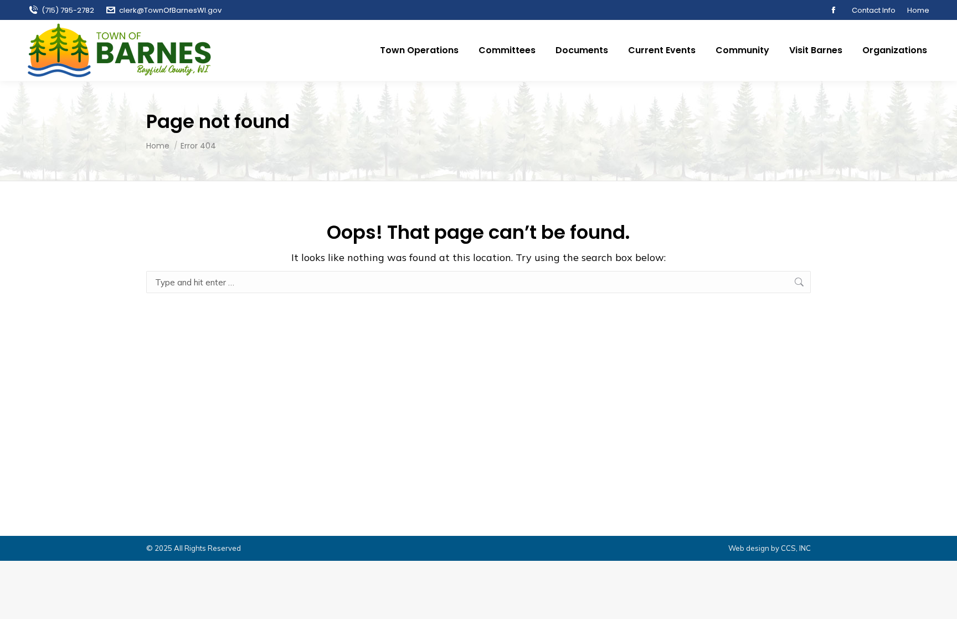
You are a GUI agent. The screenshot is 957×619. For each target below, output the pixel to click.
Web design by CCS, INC (769, 548)
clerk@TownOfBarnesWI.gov (170, 10)
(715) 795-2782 (68, 10)
